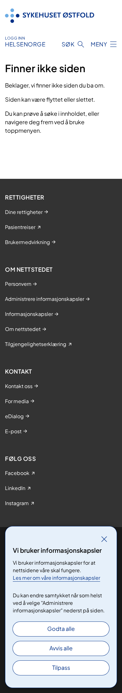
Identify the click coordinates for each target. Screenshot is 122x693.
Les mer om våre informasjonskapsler (56, 577)
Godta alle (61, 628)
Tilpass (61, 667)
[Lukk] (104, 539)
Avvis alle (61, 648)
